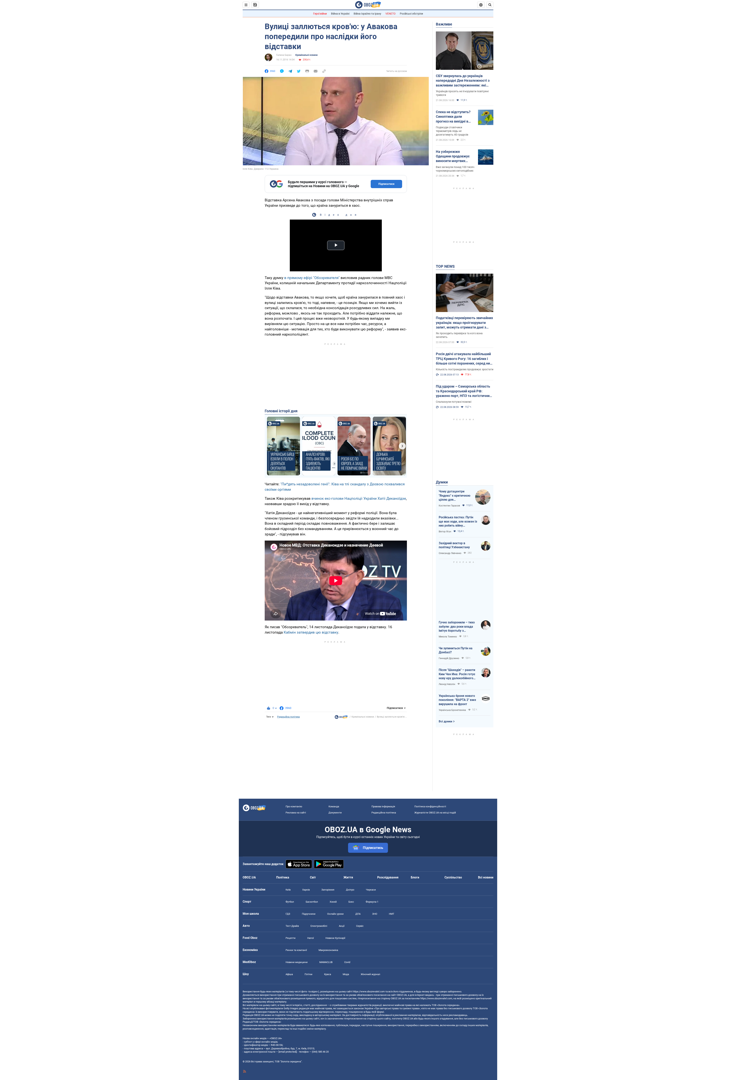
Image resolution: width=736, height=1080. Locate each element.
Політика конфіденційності (430, 806)
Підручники (308, 913)
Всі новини (485, 877)
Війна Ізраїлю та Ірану (367, 13)
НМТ (391, 913)
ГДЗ (288, 913)
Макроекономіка (328, 950)
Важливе (444, 24)
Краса (327, 974)
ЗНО (374, 913)
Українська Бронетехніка (452, 710)
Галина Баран (284, 55)
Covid (347, 962)
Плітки (308, 974)
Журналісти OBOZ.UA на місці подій (435, 812)
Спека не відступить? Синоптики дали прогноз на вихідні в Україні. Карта (453, 117)
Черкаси (371, 889)
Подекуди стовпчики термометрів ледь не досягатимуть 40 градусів (452, 131)
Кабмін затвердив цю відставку (311, 632)
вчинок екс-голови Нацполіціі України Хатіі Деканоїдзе (358, 498)
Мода (346, 974)
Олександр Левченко (450, 553)
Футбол (290, 901)
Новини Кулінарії (335, 938)
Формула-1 (372, 901)
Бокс (351, 901)
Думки (442, 482)
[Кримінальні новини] (341, 717)
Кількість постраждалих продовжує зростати (464, 369)
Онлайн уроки (335, 913)
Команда (334, 806)
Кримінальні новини (306, 55)
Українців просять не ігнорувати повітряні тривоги (462, 93)
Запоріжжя (327, 889)
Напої (310, 938)
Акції (341, 925)
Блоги (415, 877)
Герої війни (320, 13)
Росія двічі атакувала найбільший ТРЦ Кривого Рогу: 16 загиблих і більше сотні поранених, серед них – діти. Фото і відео (464, 359)
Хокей (333, 901)
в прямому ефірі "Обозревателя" (312, 278)
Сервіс (360, 925)
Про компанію (294, 806)
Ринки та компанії (296, 950)
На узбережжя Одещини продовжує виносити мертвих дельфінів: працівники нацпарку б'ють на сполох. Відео (454, 156)
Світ (313, 877)
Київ (288, 889)
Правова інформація (383, 806)
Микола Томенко (448, 636)
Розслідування (387, 877)
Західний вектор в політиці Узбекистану (454, 545)
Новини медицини (297, 962)
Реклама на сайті (296, 812)
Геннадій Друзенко (449, 658)
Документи (335, 812)
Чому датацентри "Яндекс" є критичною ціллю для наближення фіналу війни (454, 496)
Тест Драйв (292, 925)
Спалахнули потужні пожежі (453, 401)
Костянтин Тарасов (449, 505)
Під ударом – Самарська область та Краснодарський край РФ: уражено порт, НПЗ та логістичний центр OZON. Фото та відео (463, 391)
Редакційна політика (288, 716)
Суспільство (453, 877)
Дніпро (350, 889)
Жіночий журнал (370, 974)
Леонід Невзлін (447, 684)
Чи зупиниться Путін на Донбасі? (455, 650)
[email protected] (287, 1051)
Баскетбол (312, 901)
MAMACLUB (326, 962)
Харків (306, 889)
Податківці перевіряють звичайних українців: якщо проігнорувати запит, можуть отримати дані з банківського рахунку (464, 323)
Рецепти (291, 938)
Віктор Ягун (445, 531)
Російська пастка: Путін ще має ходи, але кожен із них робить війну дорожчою (458, 521)
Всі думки (445, 721)
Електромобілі (318, 925)
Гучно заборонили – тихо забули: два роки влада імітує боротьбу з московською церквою (457, 627)
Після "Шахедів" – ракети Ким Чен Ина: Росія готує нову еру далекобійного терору (457, 674)
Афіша (289, 974)
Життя (348, 877)
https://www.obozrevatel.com (369, 991)
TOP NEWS (445, 266)
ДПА (358, 913)
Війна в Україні (340, 13)
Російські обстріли (411, 13)
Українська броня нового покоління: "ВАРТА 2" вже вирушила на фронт (457, 700)
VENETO (390, 13)
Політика (282, 877)
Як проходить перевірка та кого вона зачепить (459, 335)
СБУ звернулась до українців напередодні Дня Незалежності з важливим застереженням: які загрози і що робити (463, 81)
